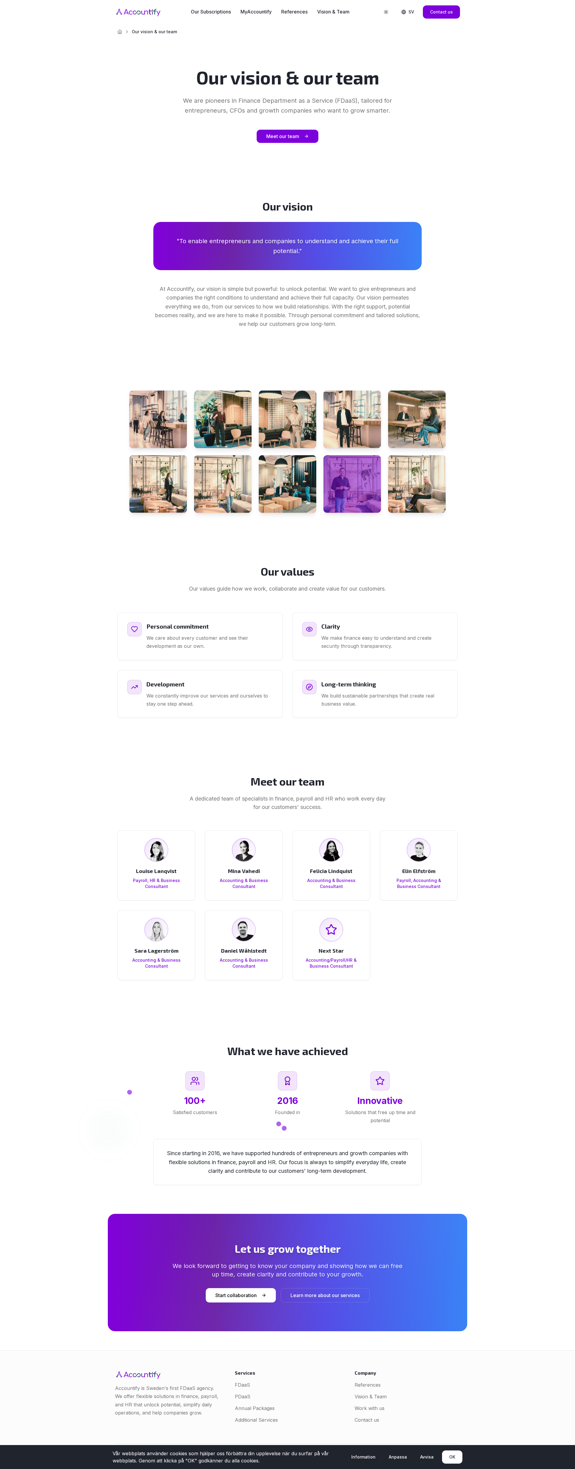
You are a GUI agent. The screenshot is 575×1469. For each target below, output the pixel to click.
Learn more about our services (325, 1295)
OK (452, 1456)
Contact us (441, 11)
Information (363, 1456)
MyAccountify (256, 12)
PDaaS (242, 1397)
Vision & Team (333, 12)
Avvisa (427, 1456)
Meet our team (282, 136)
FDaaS (242, 1385)
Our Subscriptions (211, 12)
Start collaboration (236, 1295)
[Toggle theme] (386, 12)
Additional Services (256, 1420)
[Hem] (119, 31)
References (294, 12)
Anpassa (398, 1456)
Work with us (370, 1408)
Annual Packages (255, 1408)
